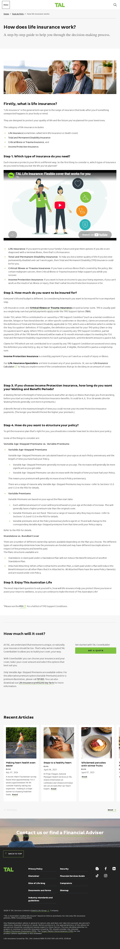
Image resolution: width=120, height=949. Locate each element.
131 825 (40, 679)
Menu (5, 5)
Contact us (29, 833)
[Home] (59, 5)
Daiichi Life (40, 911)
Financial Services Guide (72, 876)
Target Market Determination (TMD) (57, 931)
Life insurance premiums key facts (36, 682)
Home (6, 14)
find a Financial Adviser (76, 833)
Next (110, 810)
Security (64, 869)
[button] (11, 883)
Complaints (66, 883)
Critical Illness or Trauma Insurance (26, 142)
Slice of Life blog (36, 883)
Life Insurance (15, 133)
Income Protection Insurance (23, 146)
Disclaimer (33, 876)
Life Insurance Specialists (23, 363)
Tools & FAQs (18, 14)
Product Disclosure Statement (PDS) (20, 931)
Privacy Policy (35, 869)
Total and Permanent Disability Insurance (29, 137)
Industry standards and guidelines (40, 899)
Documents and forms (39, 890)
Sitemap (64, 890)
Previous (12, 810)
